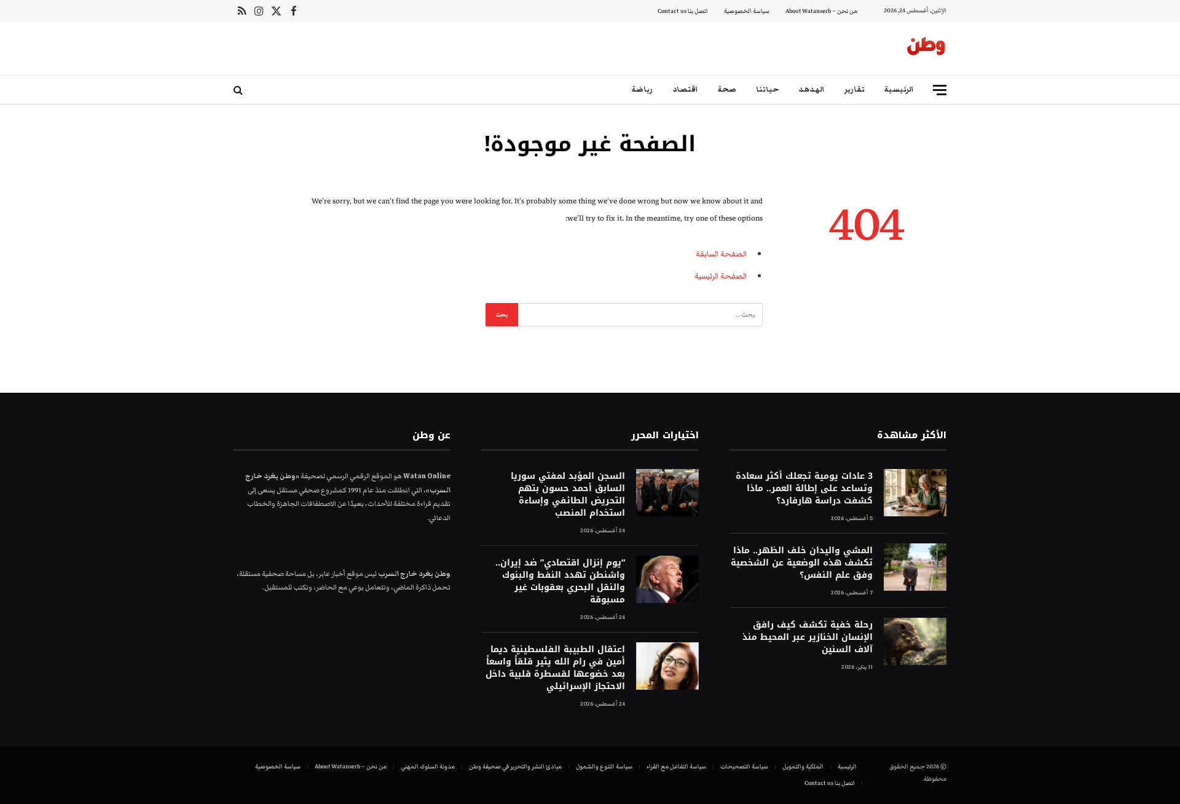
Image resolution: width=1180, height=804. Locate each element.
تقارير (854, 89)
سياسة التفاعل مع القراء (676, 766)
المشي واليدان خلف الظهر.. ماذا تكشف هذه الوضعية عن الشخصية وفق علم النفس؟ (802, 563)
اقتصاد (685, 89)
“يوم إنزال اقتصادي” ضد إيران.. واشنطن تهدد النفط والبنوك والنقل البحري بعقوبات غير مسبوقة (559, 581)
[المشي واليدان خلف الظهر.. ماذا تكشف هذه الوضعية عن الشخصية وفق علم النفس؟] (915, 567)
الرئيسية (899, 89)
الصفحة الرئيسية (720, 276)
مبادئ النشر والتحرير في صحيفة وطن (515, 766)
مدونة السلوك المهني (428, 766)
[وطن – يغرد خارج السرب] (926, 48)
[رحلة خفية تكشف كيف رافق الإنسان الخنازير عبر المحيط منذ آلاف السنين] (915, 641)
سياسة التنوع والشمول (604, 766)
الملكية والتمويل (803, 766)
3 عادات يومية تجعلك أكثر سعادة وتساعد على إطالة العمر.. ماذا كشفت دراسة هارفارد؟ (804, 488)
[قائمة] (939, 90)
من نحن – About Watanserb (821, 11)
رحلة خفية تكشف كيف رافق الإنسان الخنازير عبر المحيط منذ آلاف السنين (807, 637)
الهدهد (811, 89)
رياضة (642, 89)
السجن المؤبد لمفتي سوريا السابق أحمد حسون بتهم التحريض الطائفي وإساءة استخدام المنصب (567, 494)
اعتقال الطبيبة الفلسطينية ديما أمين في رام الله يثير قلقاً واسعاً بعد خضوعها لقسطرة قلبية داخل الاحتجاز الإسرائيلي (555, 668)
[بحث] (239, 90)
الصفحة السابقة (721, 254)
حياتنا (767, 89)
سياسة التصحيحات (744, 766)
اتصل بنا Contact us (683, 11)
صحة (727, 89)
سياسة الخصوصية (746, 11)
